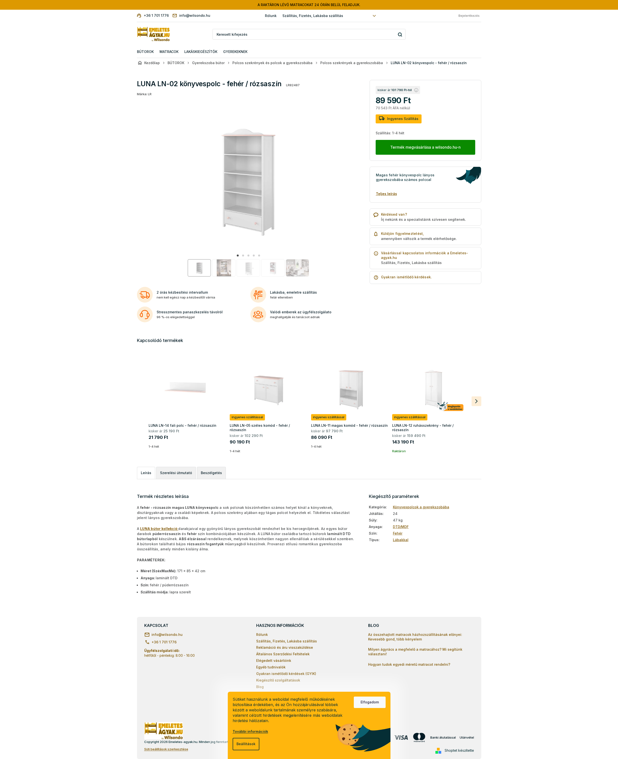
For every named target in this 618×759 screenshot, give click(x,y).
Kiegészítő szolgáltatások (278, 680)
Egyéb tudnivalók (271, 667)
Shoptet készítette (459, 750)
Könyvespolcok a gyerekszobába (421, 507)
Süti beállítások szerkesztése (166, 749)
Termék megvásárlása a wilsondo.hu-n (425, 147)
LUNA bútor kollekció (159, 529)
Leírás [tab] (146, 473)
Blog (260, 687)
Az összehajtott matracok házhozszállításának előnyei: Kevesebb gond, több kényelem (415, 636)
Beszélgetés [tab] (211, 473)
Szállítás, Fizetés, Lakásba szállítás (312, 16)
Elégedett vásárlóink (273, 660)
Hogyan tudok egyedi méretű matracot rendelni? (409, 664)
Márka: (144, 94)
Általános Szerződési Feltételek (283, 654)
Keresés (400, 34)
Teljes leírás (386, 194)
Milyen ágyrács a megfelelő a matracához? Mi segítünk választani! (415, 651)
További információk (250, 731)
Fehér (397, 533)
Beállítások (246, 744)
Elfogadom (370, 702)
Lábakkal (400, 540)
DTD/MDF (401, 527)
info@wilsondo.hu (167, 634)
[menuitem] (145, 52)
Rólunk (271, 16)
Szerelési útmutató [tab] (176, 473)
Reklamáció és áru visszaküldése (284, 647)
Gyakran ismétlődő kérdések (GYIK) (286, 674)
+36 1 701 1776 (164, 642)
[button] (237, 255)
